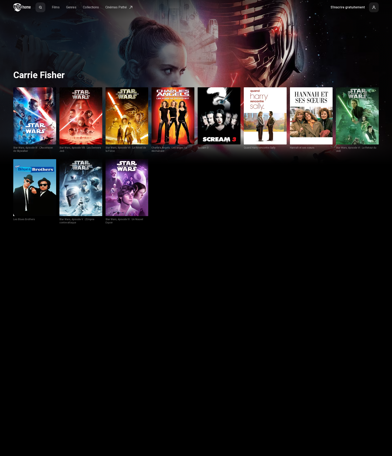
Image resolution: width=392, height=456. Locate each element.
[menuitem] (40, 7)
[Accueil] (22, 7)
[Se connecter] (374, 7)
